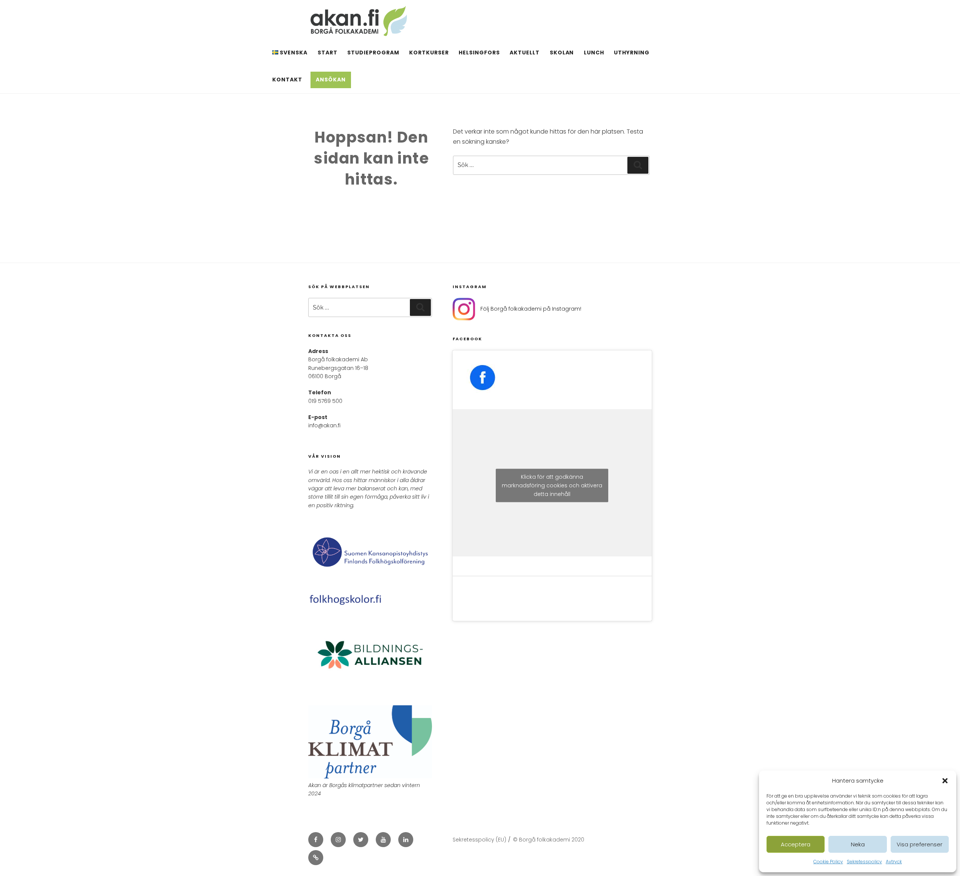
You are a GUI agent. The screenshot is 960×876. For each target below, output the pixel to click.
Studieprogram (373, 52)
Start (328, 52)
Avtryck (894, 861)
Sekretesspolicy (864, 861)
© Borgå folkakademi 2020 (548, 839)
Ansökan (331, 79)
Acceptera (795, 844)
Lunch (594, 52)
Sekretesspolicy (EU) (479, 839)
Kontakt (287, 79)
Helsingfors (479, 52)
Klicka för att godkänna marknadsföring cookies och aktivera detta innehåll (552, 485)
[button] (945, 780)
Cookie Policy (828, 861)
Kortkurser (429, 52)
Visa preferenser (919, 844)
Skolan (562, 52)
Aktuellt (525, 52)
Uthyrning (632, 52)
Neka (858, 844)
